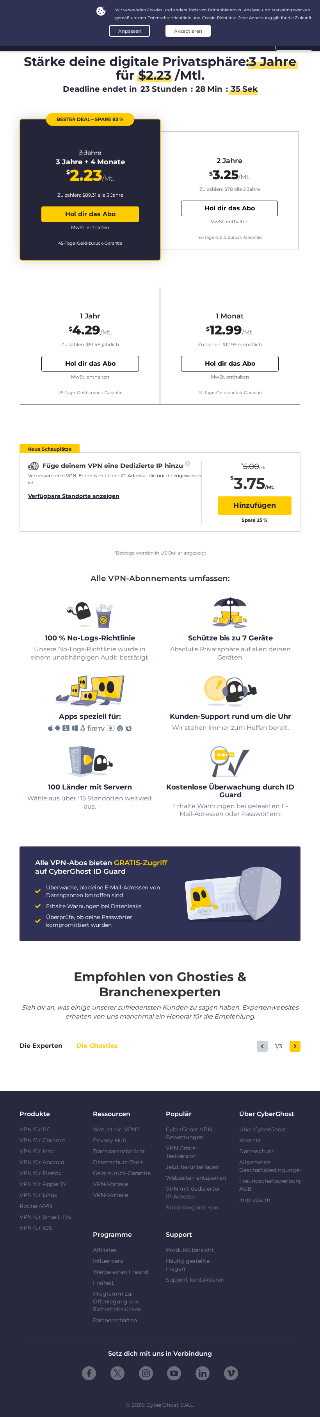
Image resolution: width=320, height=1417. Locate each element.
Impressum (254, 1199)
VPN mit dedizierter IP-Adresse (193, 1192)
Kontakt (250, 1140)
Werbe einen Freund (120, 1271)
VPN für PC (35, 1129)
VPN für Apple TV (43, 1184)
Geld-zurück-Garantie (122, 1173)
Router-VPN (36, 1205)
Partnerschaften (115, 1320)
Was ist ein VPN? (116, 1129)
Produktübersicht (190, 1249)
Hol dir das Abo (90, 214)
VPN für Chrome (42, 1140)
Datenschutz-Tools (118, 1162)
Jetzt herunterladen (192, 1166)
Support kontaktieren (195, 1279)
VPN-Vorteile (110, 1184)
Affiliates (105, 1249)
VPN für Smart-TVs (45, 1216)
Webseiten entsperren (196, 1177)
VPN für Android (42, 1162)
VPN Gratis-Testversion (181, 1152)
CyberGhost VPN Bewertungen (189, 1133)
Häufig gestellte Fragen (188, 1264)
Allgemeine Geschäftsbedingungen (270, 1166)
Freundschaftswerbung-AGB (270, 1184)
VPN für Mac (37, 1151)
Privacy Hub (109, 1140)
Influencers (108, 1260)
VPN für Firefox (40, 1173)
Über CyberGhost (262, 1129)
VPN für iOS (36, 1227)
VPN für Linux (38, 1194)
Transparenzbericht (119, 1151)
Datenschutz (256, 1151)
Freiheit (103, 1282)
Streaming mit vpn (192, 1207)
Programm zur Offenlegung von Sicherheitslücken (117, 1301)
